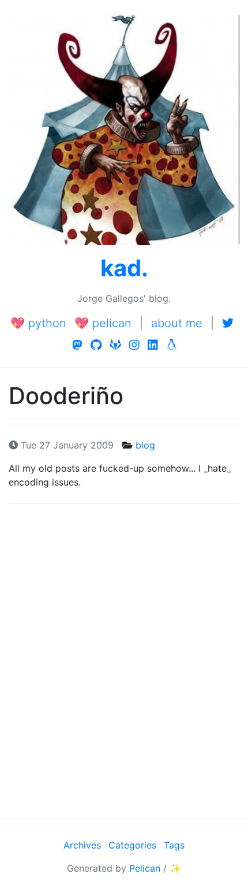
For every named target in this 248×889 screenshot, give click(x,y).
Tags (174, 845)
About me (176, 323)
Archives (82, 845)
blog (145, 445)
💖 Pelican (102, 323)
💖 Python (38, 323)
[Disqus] (124, 661)
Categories (132, 845)
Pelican (144, 868)
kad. (124, 268)
